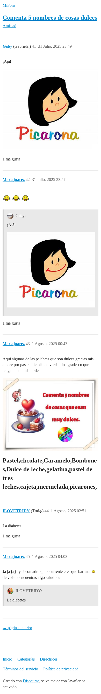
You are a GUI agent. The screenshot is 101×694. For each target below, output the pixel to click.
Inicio (7, 659)
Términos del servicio (20, 669)
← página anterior (17, 628)
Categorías (26, 659)
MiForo (9, 5)
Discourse (31, 681)
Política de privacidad (60, 669)
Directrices (48, 659)
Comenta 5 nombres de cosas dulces (50, 17)
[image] (50, 109)
